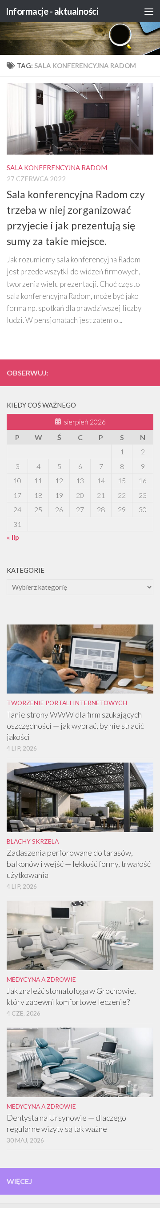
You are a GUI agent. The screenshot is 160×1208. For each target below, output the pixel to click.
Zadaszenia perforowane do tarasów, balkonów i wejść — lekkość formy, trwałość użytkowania (79, 864)
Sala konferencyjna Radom (57, 167)
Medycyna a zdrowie (41, 979)
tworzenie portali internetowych (67, 702)
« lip (13, 537)
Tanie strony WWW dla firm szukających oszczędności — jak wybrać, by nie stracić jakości (75, 726)
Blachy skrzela (33, 841)
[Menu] (149, 11)
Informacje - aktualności (52, 11)
